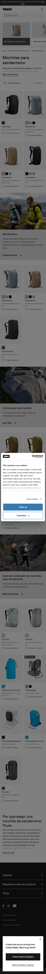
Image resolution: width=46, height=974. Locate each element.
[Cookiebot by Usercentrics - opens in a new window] (32, 456)
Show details (32, 499)
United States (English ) (23, 956)
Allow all (23, 507)
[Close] (40, 939)
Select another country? (23, 965)
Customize (21, 515)
